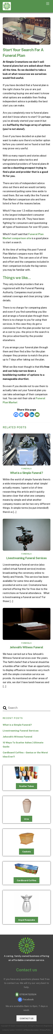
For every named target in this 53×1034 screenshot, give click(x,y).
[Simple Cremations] (7, 9)
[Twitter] (21, 414)
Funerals (26, 469)
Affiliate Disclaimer (31, 1030)
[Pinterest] (26, 414)
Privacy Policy (45, 1030)
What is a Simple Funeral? (26, 473)
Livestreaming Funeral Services (26, 558)
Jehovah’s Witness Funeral (26, 647)
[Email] (37, 414)
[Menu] (47, 3)
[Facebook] (16, 414)
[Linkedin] (31, 414)
